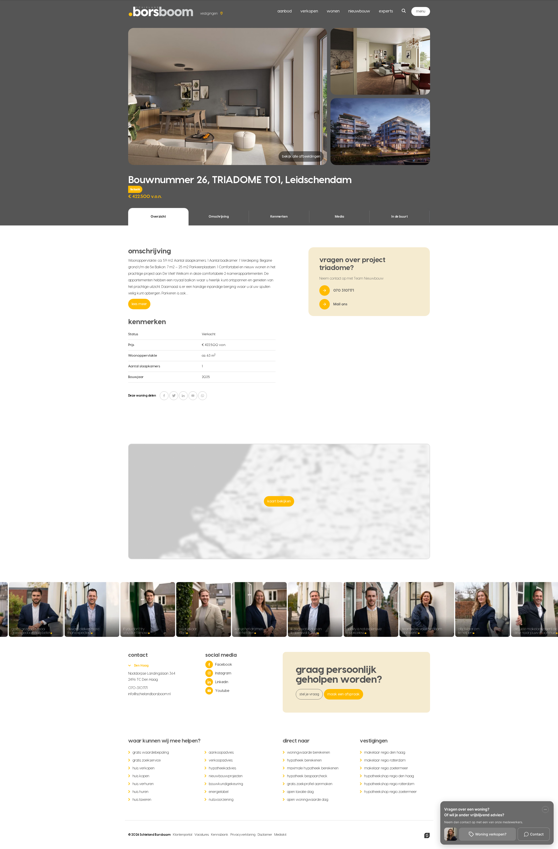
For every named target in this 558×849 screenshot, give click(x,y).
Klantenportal (182, 834)
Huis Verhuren (143, 784)
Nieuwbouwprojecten (226, 776)
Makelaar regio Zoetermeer (386, 768)
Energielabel (218, 792)
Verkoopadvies (221, 760)
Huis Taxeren (142, 799)
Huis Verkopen (144, 768)
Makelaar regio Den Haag (384, 752)
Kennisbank (219, 834)
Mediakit (280, 834)
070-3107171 (138, 688)
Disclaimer (265, 834)
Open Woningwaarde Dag (307, 799)
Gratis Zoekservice (147, 760)
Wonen (333, 11)
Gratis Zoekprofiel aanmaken (310, 784)
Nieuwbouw (359, 11)
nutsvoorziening (221, 799)
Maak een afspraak (343, 694)
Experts (386, 11)
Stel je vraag (309, 694)
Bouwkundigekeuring (226, 784)
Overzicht (158, 216)
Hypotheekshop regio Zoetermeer (390, 792)
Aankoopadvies (221, 752)
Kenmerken (279, 216)
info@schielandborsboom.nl (149, 694)
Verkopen (309, 11)
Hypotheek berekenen (304, 760)
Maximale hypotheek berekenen (313, 768)
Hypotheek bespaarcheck (307, 776)
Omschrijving (219, 216)
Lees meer (139, 304)
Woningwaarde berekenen (308, 752)
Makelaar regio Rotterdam (385, 760)
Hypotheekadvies (222, 768)
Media (339, 216)
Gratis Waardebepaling (151, 752)
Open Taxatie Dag (300, 792)
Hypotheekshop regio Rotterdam (389, 784)
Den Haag (141, 665)
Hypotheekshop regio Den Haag (389, 776)
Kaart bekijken (279, 501)
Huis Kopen (141, 776)
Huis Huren (141, 792)
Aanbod (284, 11)
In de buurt (399, 216)
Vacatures (201, 834)
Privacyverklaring (242, 834)
